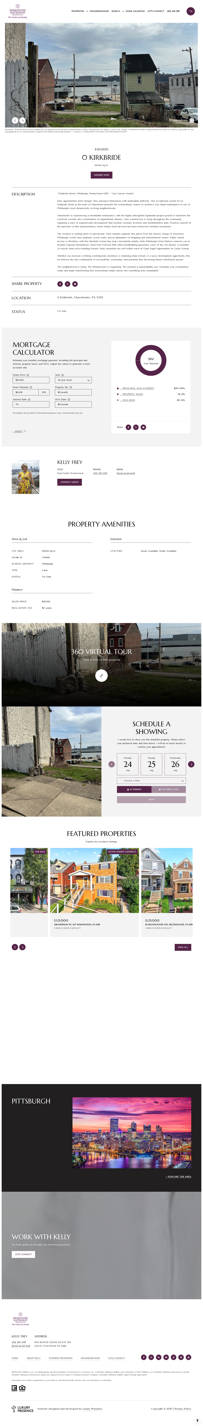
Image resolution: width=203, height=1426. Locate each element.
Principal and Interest (138, 388)
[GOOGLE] (181, 1357)
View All (183, 947)
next (22, 120)
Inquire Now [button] (101, 175)
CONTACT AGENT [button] (70, 482)
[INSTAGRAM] (151, 1357)
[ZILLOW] (188, 1357)
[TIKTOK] (173, 1357)
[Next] (191, 764)
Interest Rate (20, 399)
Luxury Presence (92, 1408)
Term (57, 375)
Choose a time (132, 780)
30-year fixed (65, 380)
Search (116, 11)
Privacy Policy (183, 1408)
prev (15, 120)
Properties (78, 11)
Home (15, 1358)
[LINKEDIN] (158, 1357)
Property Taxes (133, 394)
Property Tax (61, 387)
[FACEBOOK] (144, 1357)
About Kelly (34, 1358)
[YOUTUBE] (166, 1357)
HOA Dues (60, 399)
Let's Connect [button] (23, 1254)
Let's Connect (116, 1358)
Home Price (19, 375)
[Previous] (111, 764)
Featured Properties (60, 1358)
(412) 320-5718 (173, 11)
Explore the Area (179, 1176)
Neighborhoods (99, 11)
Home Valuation (135, 11)
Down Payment (20, 387)
